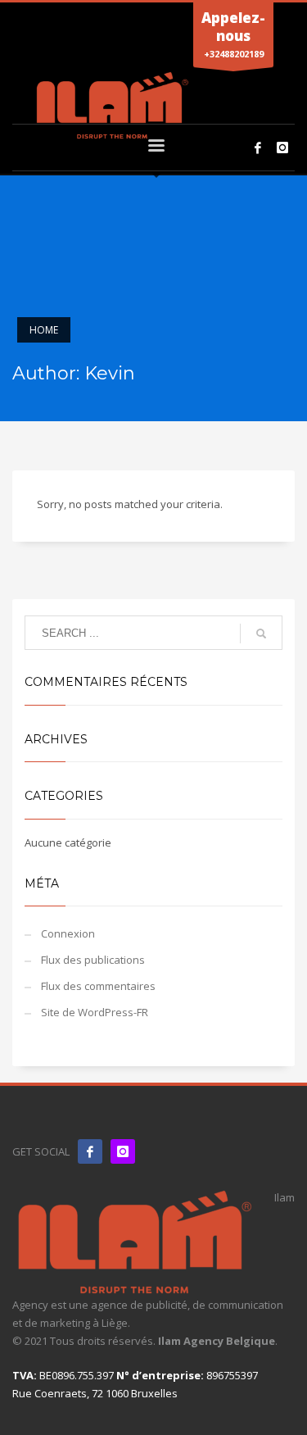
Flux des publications (93, 959)
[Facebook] (258, 147)
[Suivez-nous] (123, 1151)
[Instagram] (282, 147)
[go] (261, 633)
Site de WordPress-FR (94, 1012)
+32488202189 (233, 34)
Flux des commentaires (98, 986)
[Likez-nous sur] (90, 1151)
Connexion (68, 933)
